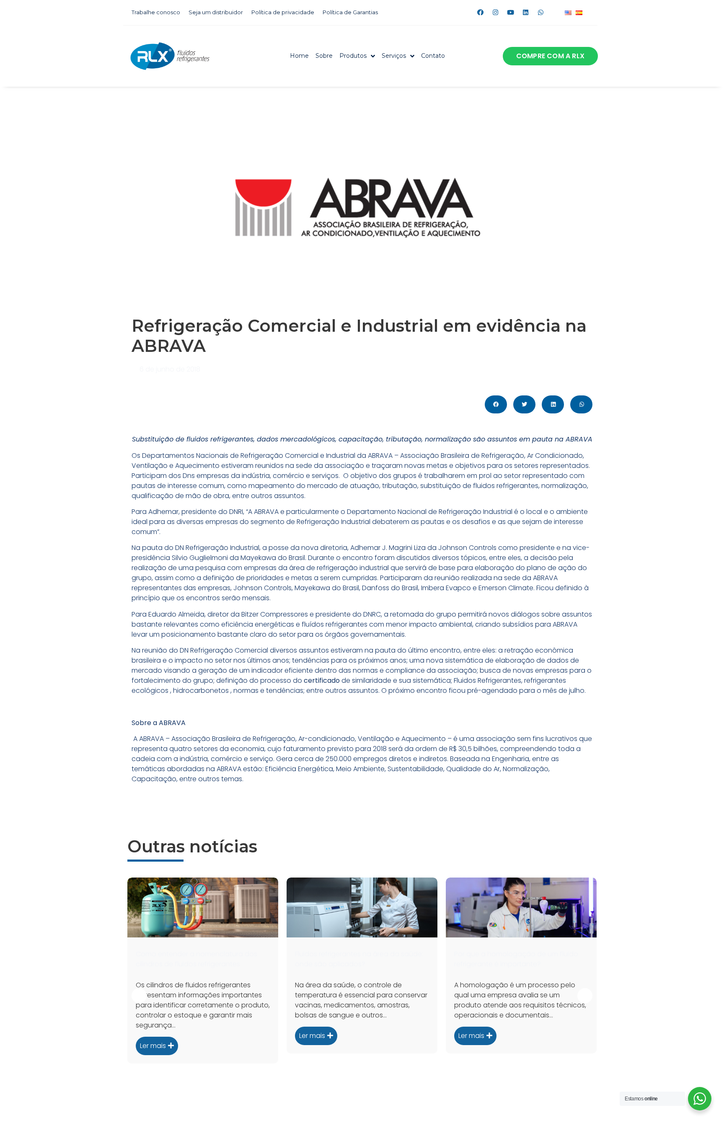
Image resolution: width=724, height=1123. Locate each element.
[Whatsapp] (540, 13)
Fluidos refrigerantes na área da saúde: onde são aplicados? (359, 959)
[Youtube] (510, 13)
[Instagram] (495, 13)
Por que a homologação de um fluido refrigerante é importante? (516, 959)
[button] (550, 56)
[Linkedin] (525, 13)
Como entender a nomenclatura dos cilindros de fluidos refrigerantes (196, 959)
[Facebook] (480, 13)
